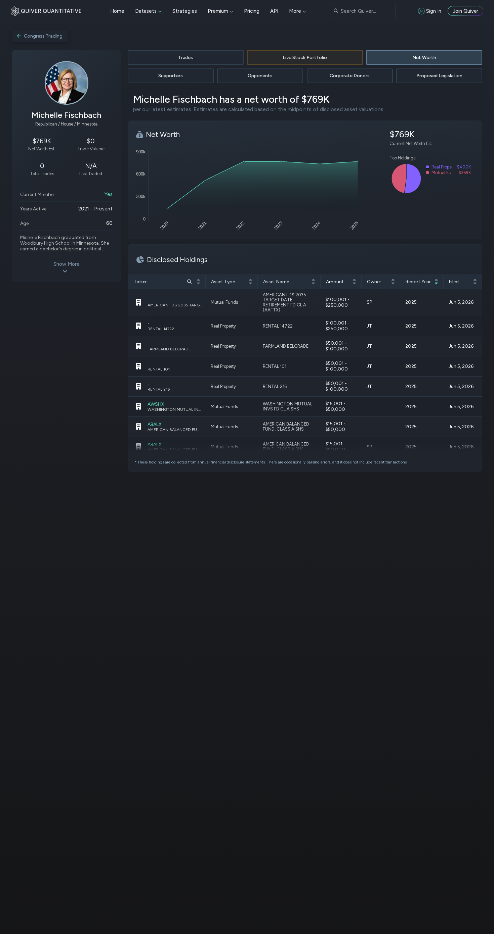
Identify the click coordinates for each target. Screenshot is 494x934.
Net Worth (424, 57)
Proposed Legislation (439, 76)
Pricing (251, 11)
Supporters (170, 76)
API (274, 11)
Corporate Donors (350, 76)
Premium (218, 11)
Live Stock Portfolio (305, 57)
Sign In (433, 11)
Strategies (184, 11)
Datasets (146, 11)
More (295, 11)
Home (117, 11)
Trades (185, 57)
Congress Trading (43, 36)
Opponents (260, 76)
